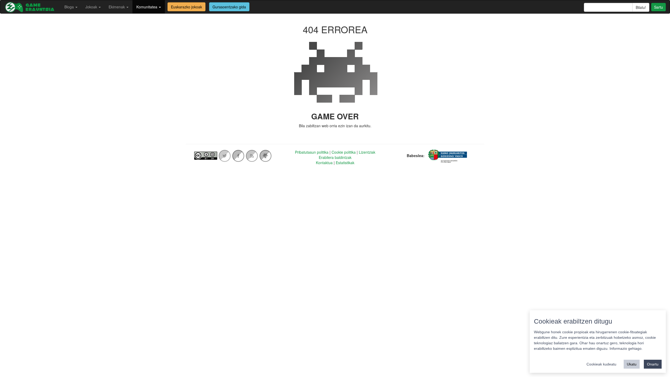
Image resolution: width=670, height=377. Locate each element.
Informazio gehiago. (626, 348)
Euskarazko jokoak (186, 6)
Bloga (69, 6)
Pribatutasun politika (311, 152)
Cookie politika (344, 152)
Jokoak (91, 6)
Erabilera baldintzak (335, 157)
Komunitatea (147, 6)
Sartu (658, 7)
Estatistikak (345, 162)
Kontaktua (324, 162)
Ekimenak (117, 6)
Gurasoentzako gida (229, 6)
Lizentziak (367, 152)
